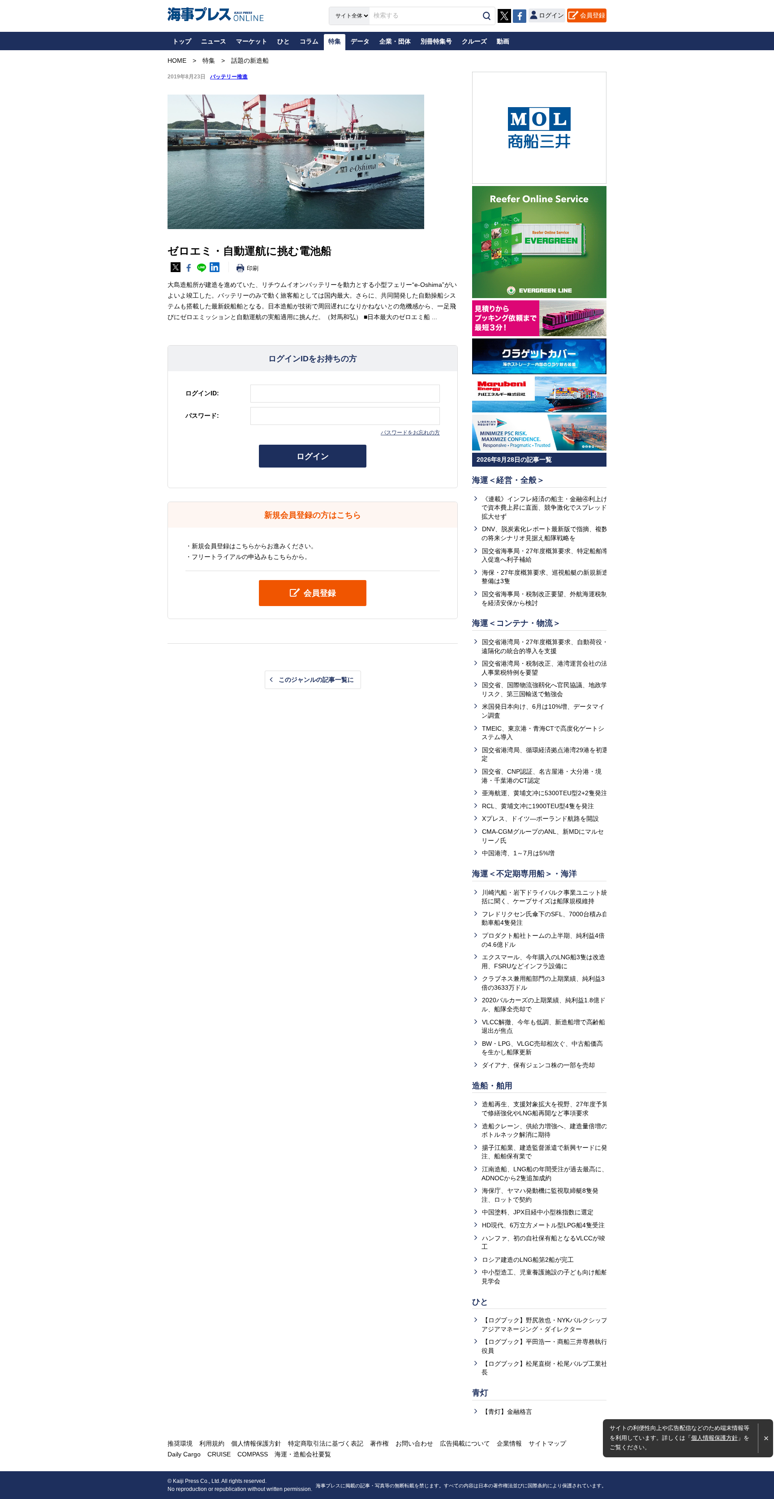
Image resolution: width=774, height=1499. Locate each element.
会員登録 (592, 15)
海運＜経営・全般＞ (508, 480)
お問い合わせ (414, 1443)
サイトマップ (547, 1443)
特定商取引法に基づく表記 (325, 1443)
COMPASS (252, 1454)
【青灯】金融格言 (507, 1411)
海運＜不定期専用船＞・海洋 (524, 873)
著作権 (379, 1443)
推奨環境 (180, 1443)
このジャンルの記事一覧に (316, 679)
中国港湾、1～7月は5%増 (518, 853)
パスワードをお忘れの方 (410, 432)
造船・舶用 (492, 1085)
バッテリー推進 (229, 77)
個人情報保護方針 (714, 1438)
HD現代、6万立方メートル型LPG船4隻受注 (543, 1225)
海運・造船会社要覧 (303, 1454)
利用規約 (211, 1443)
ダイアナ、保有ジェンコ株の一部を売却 (538, 1065)
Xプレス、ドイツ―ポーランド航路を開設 (540, 818)
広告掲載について (465, 1443)
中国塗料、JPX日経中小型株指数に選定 (537, 1212)
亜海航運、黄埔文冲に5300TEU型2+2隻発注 (544, 793)
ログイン (313, 456)
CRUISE (219, 1454)
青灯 (480, 1392)
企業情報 (509, 1443)
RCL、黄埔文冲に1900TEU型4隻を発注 (538, 806)
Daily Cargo (184, 1454)
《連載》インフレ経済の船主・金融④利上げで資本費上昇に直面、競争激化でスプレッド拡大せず (544, 507)
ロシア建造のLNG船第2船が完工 (528, 1259)
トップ (181, 41)
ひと (480, 1301)
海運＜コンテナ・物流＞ (516, 623)
